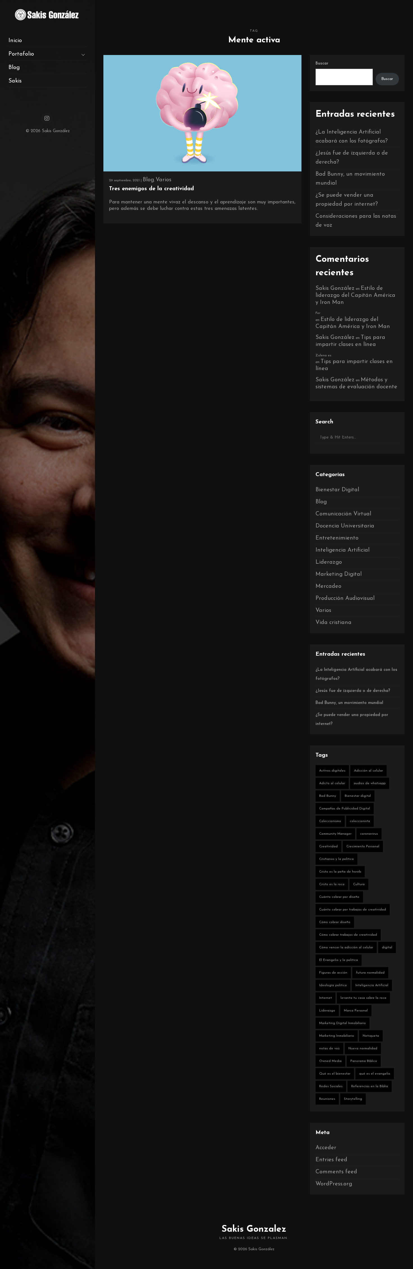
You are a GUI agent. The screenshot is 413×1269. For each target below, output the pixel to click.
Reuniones (327, 1099)
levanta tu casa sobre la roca (363, 998)
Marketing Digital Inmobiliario (342, 1023)
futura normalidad (370, 972)
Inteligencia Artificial (342, 550)
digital (387, 947)
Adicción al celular (368, 770)
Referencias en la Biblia (369, 1086)
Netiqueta (371, 1036)
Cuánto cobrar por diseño (339, 897)
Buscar (322, 63)
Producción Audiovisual (345, 598)
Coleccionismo (330, 821)
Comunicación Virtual (343, 514)
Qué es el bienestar (334, 1073)
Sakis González (335, 288)
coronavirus (369, 834)
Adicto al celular (332, 783)
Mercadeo (328, 586)
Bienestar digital (358, 796)
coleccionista (360, 821)
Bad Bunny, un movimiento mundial (349, 703)
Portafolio (21, 54)
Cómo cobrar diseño (334, 922)
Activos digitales (332, 770)
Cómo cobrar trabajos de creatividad (348, 935)
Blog (14, 67)
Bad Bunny (327, 796)
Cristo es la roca (331, 884)
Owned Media (330, 1061)
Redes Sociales (330, 1086)
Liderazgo (329, 562)
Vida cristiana (333, 622)
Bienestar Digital (337, 490)
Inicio (15, 40)
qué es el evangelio (374, 1073)
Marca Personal (356, 1010)
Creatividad (328, 846)
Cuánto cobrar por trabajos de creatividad (352, 909)
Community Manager (335, 834)
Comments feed (336, 1172)
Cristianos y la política (336, 859)
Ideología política (333, 985)
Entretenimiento (337, 538)
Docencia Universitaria (345, 526)
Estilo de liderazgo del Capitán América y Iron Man (355, 295)
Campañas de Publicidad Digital (344, 808)
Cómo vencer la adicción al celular (346, 947)
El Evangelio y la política (338, 960)
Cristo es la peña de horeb (340, 871)
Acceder (326, 1148)
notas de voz (329, 1048)
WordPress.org (334, 1184)
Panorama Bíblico (363, 1061)
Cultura (359, 884)
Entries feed (331, 1160)
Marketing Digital (339, 574)
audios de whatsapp (369, 783)
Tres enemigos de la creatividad (151, 189)
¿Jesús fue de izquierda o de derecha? (353, 691)
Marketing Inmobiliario (336, 1036)
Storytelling (353, 1099)
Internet (325, 998)
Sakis (15, 81)
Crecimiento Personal (362, 846)
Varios (163, 180)
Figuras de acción (333, 972)
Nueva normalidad (362, 1048)
